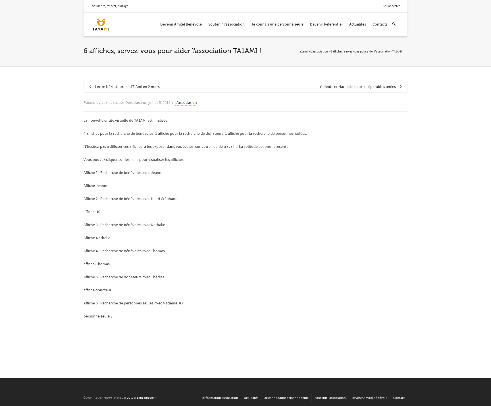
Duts (130, 398)
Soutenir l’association (226, 24)
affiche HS (92, 211)
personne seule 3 (98, 316)
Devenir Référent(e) (326, 24)
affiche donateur (97, 290)
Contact (399, 398)
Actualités (357, 24)
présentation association (220, 398)
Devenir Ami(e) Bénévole (181, 24)
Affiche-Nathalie (97, 238)
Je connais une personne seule (277, 24)
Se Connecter (391, 6)
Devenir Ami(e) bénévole (369, 398)
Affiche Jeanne (96, 185)
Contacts (380, 24)
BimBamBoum (146, 398)
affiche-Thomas (97, 264)
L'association (186, 102)
